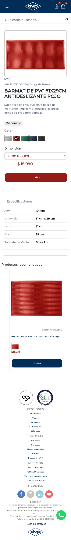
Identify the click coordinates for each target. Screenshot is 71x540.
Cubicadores (35, 426)
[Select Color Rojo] (16, 138)
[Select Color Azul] (33, 138)
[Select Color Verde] (25, 138)
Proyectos (35, 422)
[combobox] (35, 20)
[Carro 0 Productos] (63, 6)
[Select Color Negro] (41, 138)
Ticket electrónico (35, 523)
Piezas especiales (35, 449)
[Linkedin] (40, 494)
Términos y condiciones (35, 476)
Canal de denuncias (35, 480)
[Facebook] (21, 494)
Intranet (35, 453)
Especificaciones (20, 201)
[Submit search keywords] (67, 19)
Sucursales (35, 413)
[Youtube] (49, 494)
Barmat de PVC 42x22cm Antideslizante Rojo (35, 336)
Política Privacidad (35, 472)
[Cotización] (56, 6)
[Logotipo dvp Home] (32, 6)
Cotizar (36, 177)
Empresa (35, 440)
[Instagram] (30, 494)
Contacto (35, 445)
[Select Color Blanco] (8, 138)
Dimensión (12, 148)
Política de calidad (35, 467)
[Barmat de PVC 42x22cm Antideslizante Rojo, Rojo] (15, 346)
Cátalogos (35, 431)
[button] (8, 53)
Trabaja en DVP (35, 458)
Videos (35, 418)
